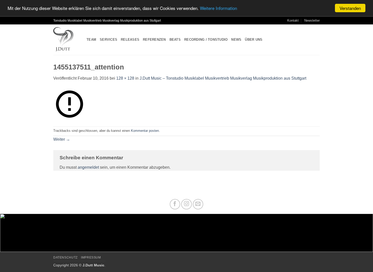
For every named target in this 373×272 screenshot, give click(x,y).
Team (91, 39)
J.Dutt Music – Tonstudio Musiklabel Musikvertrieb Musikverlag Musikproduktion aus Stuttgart (223, 78)
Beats (175, 39)
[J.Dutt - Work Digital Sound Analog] (66, 39)
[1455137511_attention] (69, 104)
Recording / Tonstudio (206, 39)
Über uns (253, 39)
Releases (130, 39)
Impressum (91, 257)
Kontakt (293, 20)
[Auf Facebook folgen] (175, 204)
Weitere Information (218, 8)
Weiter (61, 139)
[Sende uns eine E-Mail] (198, 204)
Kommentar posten (145, 131)
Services (108, 39)
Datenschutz (65, 257)
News (236, 39)
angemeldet (88, 167)
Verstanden (350, 8)
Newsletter (312, 20)
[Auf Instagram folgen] (186, 204)
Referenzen (154, 39)
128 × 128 (125, 78)
